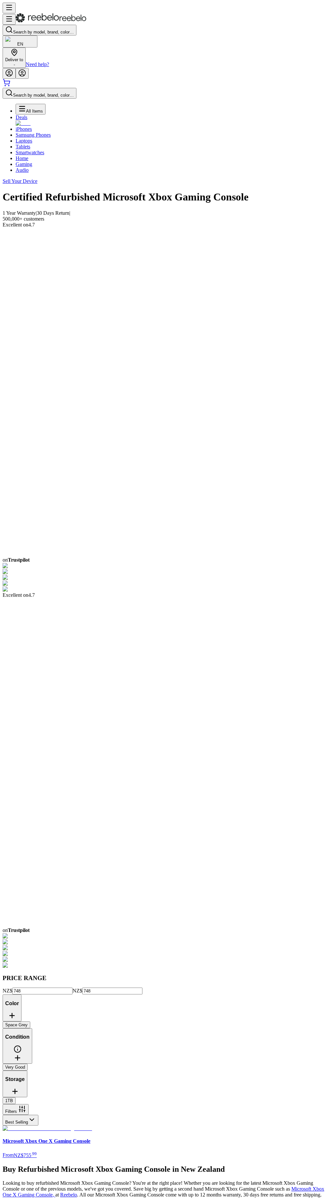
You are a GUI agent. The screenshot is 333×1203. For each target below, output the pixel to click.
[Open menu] (9, 8)
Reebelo (68, 1194)
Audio (22, 170)
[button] (17, 1051)
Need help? (37, 64)
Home (22, 158)
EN (20, 44)
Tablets (23, 146)
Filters (11, 1111)
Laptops (24, 141)
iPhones (24, 129)
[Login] (9, 73)
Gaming (24, 164)
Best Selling (16, 1122)
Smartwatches (30, 152)
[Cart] (6, 85)
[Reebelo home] (51, 21)
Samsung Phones (33, 135)
